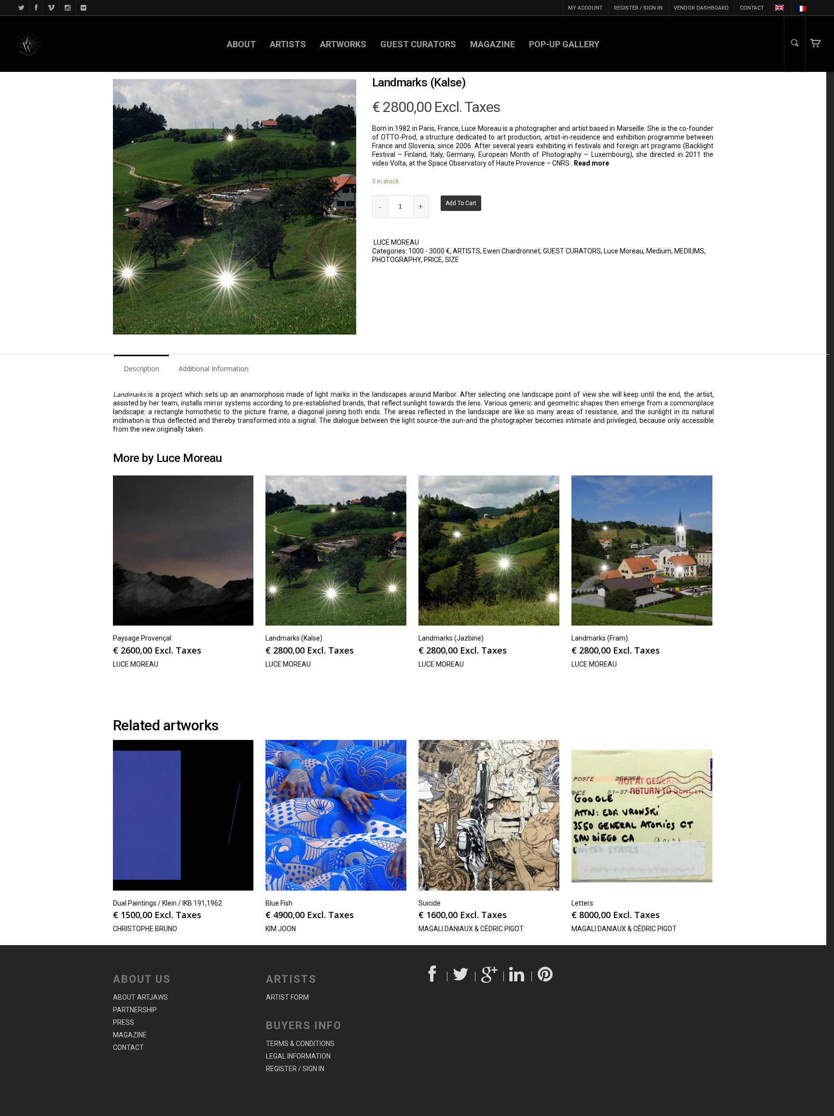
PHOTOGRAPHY (396, 260)
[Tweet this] (461, 976)
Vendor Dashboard (701, 8)
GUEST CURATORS (418, 44)
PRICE (433, 260)
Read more (591, 163)
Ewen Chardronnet (511, 251)
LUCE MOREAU (396, 242)
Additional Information (214, 368)
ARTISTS (288, 44)
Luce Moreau (623, 251)
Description (141, 368)
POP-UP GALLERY (564, 44)
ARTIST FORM (287, 997)
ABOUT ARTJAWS (140, 997)
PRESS (123, 1022)
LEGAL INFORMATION (298, 1056)
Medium (658, 251)
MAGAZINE (492, 44)
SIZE (452, 260)
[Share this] (433, 976)
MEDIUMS (689, 251)
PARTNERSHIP (135, 1010)
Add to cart (460, 203)
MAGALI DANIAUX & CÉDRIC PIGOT (471, 929)
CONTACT (752, 8)
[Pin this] (546, 976)
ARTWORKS (343, 44)
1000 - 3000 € (429, 251)
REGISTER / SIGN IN (638, 8)
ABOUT (241, 44)
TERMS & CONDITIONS (300, 1043)
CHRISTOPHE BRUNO (145, 929)
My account (585, 8)
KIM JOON (280, 929)
